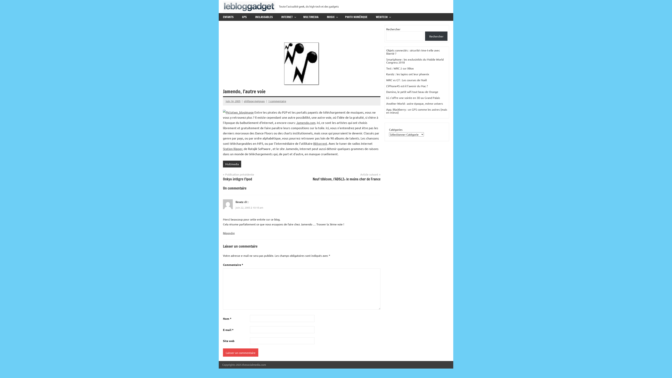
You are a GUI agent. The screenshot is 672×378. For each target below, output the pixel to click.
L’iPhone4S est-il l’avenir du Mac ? (407, 86)
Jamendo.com (306, 122)
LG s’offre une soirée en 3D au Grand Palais (413, 97)
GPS (244, 17)
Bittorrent (320, 143)
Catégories (395, 129)
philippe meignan (254, 101)
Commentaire (233, 265)
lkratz (239, 202)
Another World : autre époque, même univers (414, 103)
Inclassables (264, 17)
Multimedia (310, 17)
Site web (228, 341)
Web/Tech (382, 17)
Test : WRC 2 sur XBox (400, 68)
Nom (227, 318)
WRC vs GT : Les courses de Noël (406, 80)
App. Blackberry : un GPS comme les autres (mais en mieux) (416, 111)
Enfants (228, 17)
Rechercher (393, 29)
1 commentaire (277, 101)
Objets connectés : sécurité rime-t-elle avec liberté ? (413, 51)
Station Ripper (232, 148)
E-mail (228, 330)
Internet (287, 17)
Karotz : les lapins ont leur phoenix (407, 74)
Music (331, 17)
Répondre (229, 233)
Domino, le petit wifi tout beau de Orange (412, 91)
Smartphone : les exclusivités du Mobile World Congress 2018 (415, 61)
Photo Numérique (356, 17)
